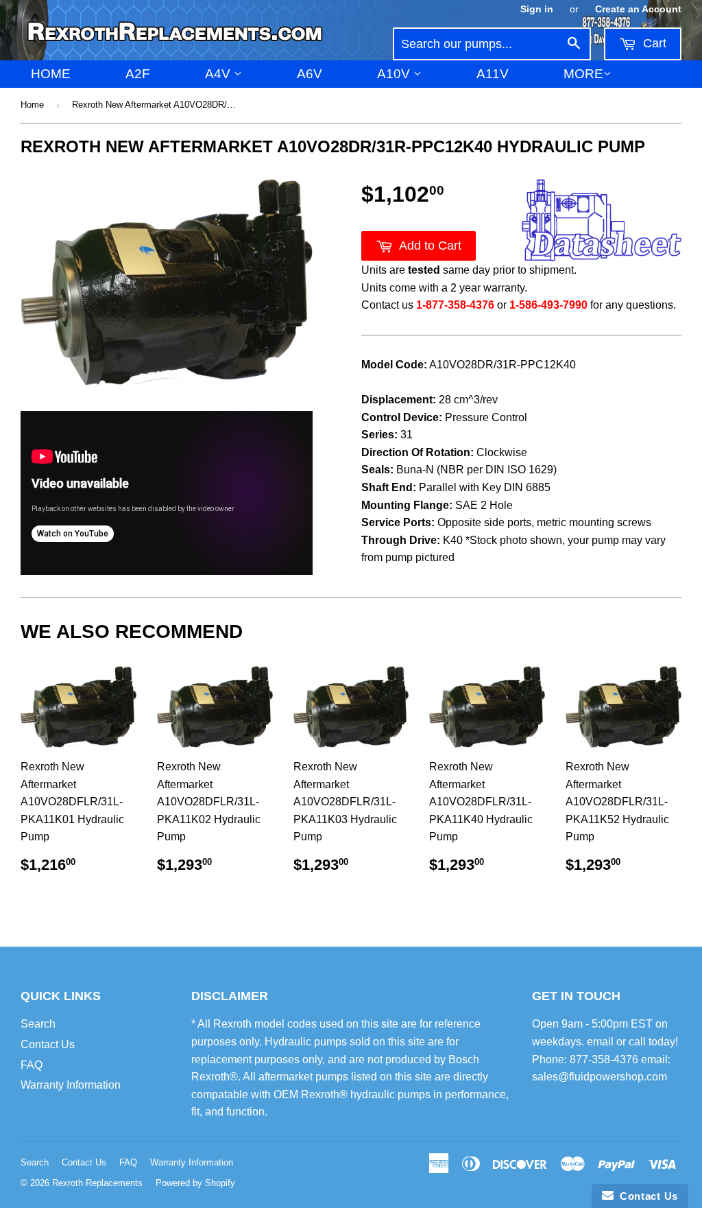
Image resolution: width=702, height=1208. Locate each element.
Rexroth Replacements (97, 1183)
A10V (395, 74)
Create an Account (638, 9)
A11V (492, 74)
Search (38, 1024)
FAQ (32, 1065)
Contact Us (48, 1044)
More (583, 74)
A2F (137, 74)
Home (51, 74)
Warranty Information (71, 1085)
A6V (309, 74)
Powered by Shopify (195, 1183)
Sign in (536, 9)
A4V (219, 74)
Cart (653, 43)
